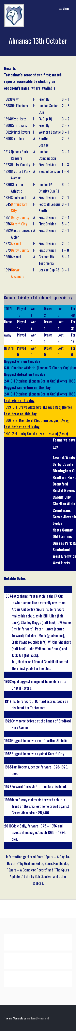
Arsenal (16, 243)
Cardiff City (19, 223)
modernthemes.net (38, 1018)
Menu (66, 8)
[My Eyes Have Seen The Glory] (14, 26)
